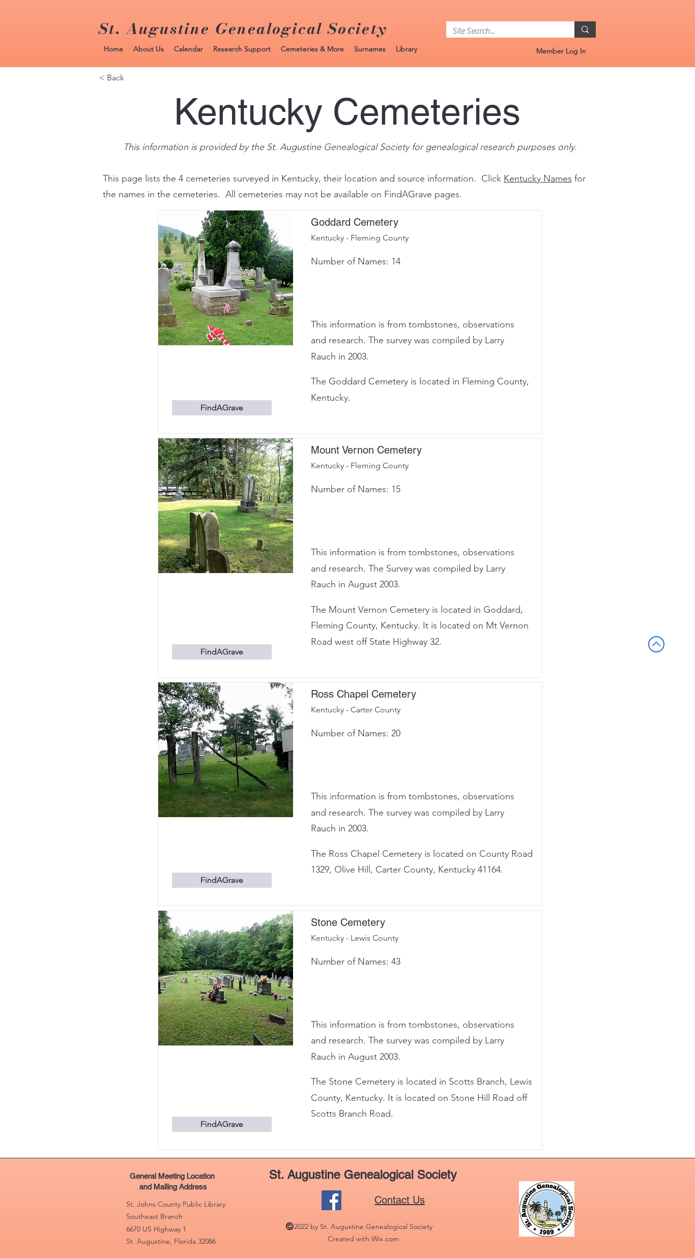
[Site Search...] (585, 29)
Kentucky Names (538, 178)
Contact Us (399, 1200)
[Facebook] (331, 1200)
